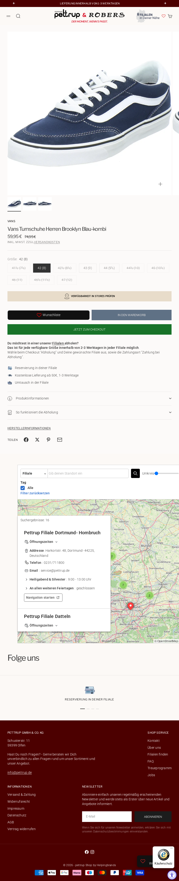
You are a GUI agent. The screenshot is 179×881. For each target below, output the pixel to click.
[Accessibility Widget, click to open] (172, 875)
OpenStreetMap (167, 641)
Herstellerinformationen (29, 428)
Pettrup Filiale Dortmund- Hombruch (62, 532)
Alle (31, 488)
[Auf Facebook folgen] (86, 852)
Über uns (154, 747)
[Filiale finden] (135, 473)
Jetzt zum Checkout (89, 329)
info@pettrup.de (19, 772)
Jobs (151, 775)
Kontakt (153, 740)
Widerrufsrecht (18, 801)
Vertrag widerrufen (21, 829)
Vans (11, 221)
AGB (10, 822)
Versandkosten (47, 242)
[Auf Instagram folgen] (92, 852)
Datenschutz (16, 815)
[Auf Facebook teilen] (26, 439)
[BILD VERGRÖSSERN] (160, 184)
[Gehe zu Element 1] (14, 204)
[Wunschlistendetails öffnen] (163, 16)
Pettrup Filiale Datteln (47, 616)
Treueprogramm (160, 768)
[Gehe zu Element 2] (29, 204)
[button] (112, 556)
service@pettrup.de (55, 570)
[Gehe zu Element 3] (45, 204)
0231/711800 (54, 562)
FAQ (151, 761)
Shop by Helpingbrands (101, 865)
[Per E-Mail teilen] (59, 439)
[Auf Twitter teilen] (37, 439)
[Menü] (171, 849)
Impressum (15, 808)
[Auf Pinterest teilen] (48, 439)
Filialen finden (158, 754)
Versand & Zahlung (21, 794)
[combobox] (88, 473)
